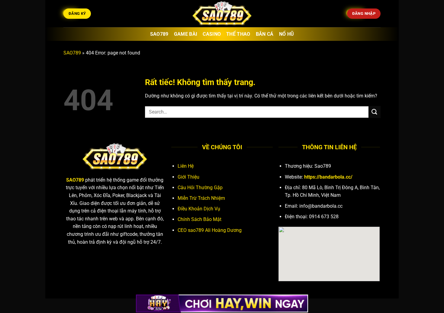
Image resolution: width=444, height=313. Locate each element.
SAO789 (72, 53)
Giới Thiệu (188, 177)
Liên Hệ (186, 166)
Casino (212, 34)
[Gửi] (374, 112)
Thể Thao (238, 34)
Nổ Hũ (286, 34)
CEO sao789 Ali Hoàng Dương (210, 230)
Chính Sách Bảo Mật (199, 219)
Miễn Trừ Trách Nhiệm (201, 198)
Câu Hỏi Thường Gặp (200, 187)
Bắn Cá (265, 34)
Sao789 (159, 34)
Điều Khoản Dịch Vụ (199, 209)
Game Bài (186, 34)
